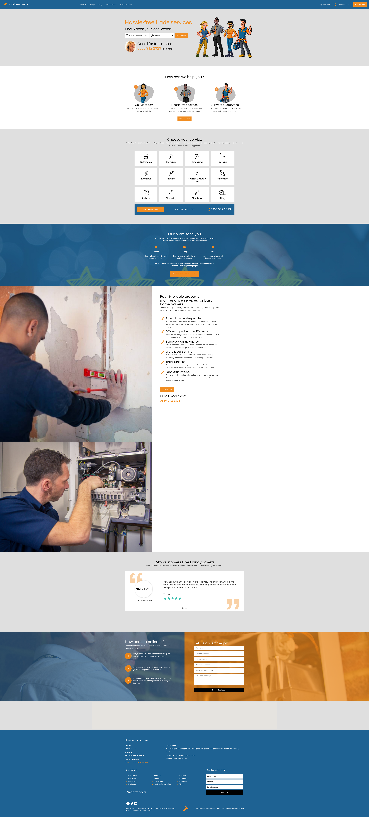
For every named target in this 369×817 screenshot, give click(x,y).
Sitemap (241, 808)
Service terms (200, 808)
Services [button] (326, 5)
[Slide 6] (185, 608)
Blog (100, 4)
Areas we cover (136, 792)
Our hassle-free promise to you (185, 274)
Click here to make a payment (136, 762)
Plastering (183, 778)
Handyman (158, 781)
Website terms (210, 808)
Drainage (132, 784)
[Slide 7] (186, 608)
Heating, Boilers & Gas (162, 784)
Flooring (157, 778)
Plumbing (183, 781)
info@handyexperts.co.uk (135, 755)
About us (83, 4)
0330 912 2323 (343, 4)
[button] (126, 591)
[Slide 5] (184, 608)
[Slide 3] (182, 608)
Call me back (149, 209)
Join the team (111, 4)
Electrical (157, 775)
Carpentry (132, 778)
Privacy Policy (220, 808)
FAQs (92, 4)
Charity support (126, 4)
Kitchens (182, 775)
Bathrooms (132, 775)
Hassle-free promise (232, 808)
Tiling (181, 784)
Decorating (132, 781)
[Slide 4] (183, 608)
